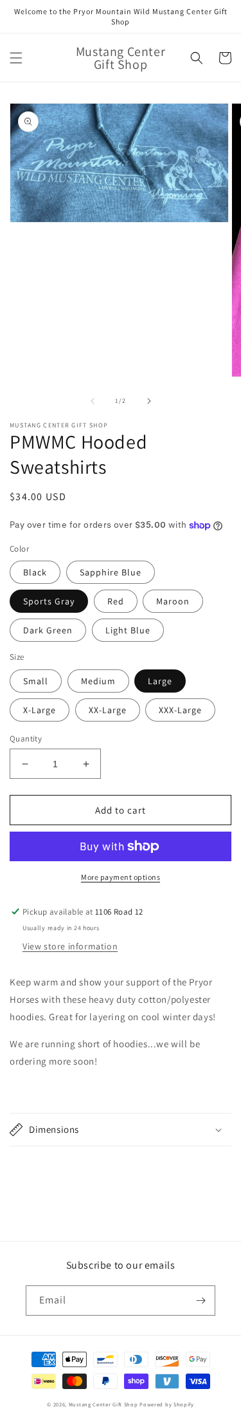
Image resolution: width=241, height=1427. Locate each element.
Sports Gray (49, 601)
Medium (98, 681)
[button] (16, 58)
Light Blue (127, 630)
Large (160, 681)
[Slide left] (92, 401)
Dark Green (48, 630)
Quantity (26, 738)
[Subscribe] (200, 1300)
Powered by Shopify (166, 1404)
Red (115, 601)
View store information (70, 946)
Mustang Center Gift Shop (103, 1404)
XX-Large (108, 710)
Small (35, 681)
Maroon (173, 601)
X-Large (39, 710)
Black (35, 572)
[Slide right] (149, 401)
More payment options (120, 877)
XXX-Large (180, 710)
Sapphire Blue (110, 572)
